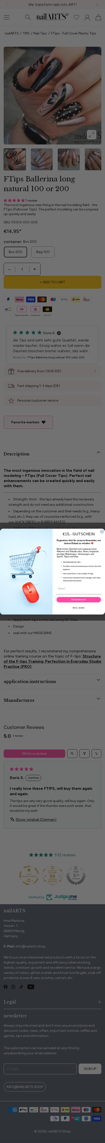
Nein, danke (79, 608)
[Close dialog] (102, 531)
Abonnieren (78, 599)
